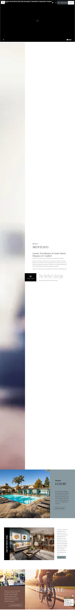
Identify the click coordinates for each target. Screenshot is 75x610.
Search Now (61, 557)
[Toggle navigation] (3, 2)
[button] (71, 3)
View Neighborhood (15, 605)
